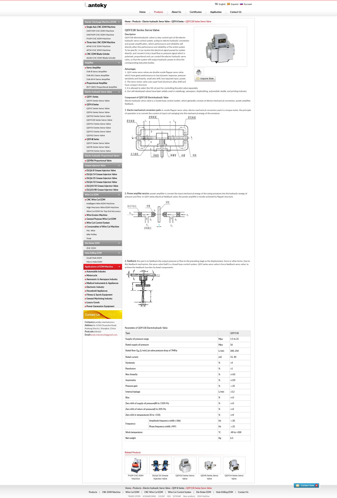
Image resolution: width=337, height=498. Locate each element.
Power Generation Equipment (100, 306)
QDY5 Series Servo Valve (98, 101)
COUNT (161, 496)
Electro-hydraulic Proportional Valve (101, 156)
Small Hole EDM (94, 258)
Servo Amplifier (94, 68)
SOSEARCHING (149, 496)
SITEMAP (177, 496)
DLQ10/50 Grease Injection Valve (102, 186)
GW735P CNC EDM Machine (100, 31)
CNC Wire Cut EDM (96, 200)
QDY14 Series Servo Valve (99, 128)
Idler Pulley (92, 234)
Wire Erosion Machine (97, 215)
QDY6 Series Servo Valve (98, 112)
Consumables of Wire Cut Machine (103, 227)
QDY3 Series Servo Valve (98, 143)
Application (216, 12)
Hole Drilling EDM (93, 253)
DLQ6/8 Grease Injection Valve (101, 171)
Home (142, 12)
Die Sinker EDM (92, 243)
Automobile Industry (96, 272)
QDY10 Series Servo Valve (99, 116)
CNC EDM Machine (111, 492)
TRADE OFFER (134, 496)
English (222, 4)
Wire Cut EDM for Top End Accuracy (104, 211)
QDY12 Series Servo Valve (99, 124)
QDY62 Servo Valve (96, 135)
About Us (176, 12)
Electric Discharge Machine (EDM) (100, 22)
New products (189, 496)
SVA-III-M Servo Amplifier (98, 79)
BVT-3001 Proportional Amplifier (102, 87)
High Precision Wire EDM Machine (103, 207)
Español (234, 4)
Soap (89, 238)
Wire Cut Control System (98, 223)
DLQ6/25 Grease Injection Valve (102, 178)
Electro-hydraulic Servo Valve (98, 92)
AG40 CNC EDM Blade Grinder (101, 58)
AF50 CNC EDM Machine (98, 50)
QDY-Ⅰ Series (92, 97)
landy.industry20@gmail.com (103, 335)
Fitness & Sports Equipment (99, 295)
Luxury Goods (93, 302)
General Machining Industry (99, 299)
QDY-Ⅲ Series (93, 139)
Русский (248, 4)
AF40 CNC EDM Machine (98, 46)
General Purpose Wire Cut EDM (101, 219)
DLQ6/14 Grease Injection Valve (102, 174)
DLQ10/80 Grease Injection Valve (102, 190)
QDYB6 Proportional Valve (99, 161)
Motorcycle (92, 275)
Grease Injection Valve (95, 166)
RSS (169, 496)
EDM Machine (203, 496)
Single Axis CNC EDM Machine (101, 27)
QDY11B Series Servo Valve (99, 120)
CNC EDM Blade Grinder (98, 54)
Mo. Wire (91, 231)
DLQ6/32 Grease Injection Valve (102, 182)
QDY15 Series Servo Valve (99, 132)
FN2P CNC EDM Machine (99, 39)
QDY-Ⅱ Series (93, 105)
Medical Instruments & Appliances (102, 283)
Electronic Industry (95, 287)
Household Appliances (97, 291)
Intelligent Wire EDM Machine (100, 203)
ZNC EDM (91, 248)
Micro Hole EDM (94, 262)
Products (136, 22)
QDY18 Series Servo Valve (99, 151)
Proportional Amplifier (97, 83)
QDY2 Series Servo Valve (98, 108)
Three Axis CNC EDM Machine (101, 42)
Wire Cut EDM (91, 195)
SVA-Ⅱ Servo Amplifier (97, 72)
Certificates (196, 12)
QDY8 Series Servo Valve (98, 147)
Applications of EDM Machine (99, 267)
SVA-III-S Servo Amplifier (98, 75)
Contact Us (236, 12)
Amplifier (89, 63)
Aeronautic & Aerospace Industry (102, 279)
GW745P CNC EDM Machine (100, 35)
